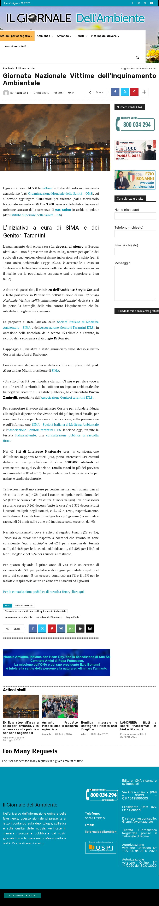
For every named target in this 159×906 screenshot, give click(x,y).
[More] (144, 92)
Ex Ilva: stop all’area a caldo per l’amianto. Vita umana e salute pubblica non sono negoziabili (21, 728)
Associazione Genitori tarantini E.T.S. (35, 430)
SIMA (55, 370)
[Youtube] (151, 3)
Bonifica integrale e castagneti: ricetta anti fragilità (99, 726)
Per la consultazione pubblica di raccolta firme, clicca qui (43, 592)
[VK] (61, 628)
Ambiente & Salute (13, 738)
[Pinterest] (134, 92)
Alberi (84, 734)
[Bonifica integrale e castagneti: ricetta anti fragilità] (99, 706)
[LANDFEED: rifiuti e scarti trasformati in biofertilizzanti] (138, 706)
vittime (47, 188)
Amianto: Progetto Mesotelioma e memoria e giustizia (60, 726)
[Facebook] (132, 3)
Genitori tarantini (24, 605)
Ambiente (8, 68)
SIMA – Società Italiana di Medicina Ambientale (65, 424)
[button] (137, 57)
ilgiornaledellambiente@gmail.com (112, 831)
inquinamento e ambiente (18, 617)
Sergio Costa (72, 617)
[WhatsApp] (71, 628)
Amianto (47, 734)
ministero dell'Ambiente (49, 617)
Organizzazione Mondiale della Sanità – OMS (60, 193)
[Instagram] (138, 3)
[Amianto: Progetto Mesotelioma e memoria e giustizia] (60, 706)
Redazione (21, 93)
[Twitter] (145, 3)
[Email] (90, 628)
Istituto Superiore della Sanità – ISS (35, 215)
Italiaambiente (25, 435)
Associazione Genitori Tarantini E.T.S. (67, 327)
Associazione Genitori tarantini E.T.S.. (67, 397)
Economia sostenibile (132, 734)
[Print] (80, 628)
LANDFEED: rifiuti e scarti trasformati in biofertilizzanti (138, 726)
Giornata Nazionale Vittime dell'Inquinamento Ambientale (35, 611)
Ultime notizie (26, 68)
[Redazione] (6, 93)
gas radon (63, 209)
